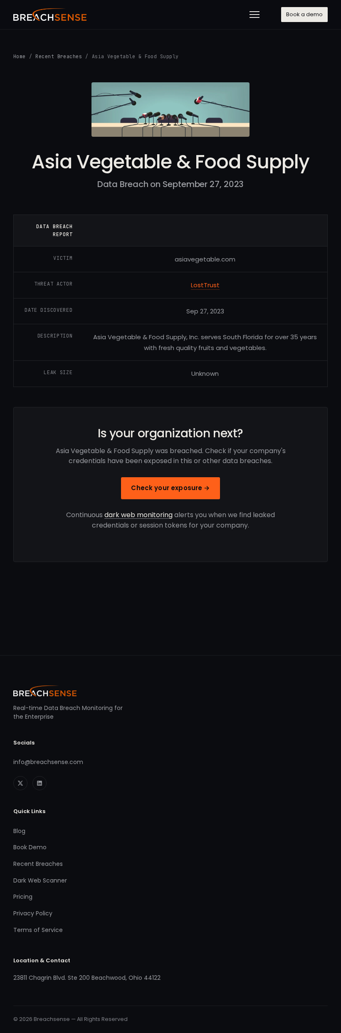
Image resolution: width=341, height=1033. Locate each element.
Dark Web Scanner (40, 880)
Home (19, 56)
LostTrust (205, 285)
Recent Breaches (58, 56)
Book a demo (304, 14)
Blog (19, 831)
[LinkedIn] (39, 783)
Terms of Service (38, 930)
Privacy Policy (32, 913)
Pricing (22, 896)
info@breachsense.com (48, 762)
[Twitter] (20, 783)
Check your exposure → (170, 487)
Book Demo (30, 847)
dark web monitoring (138, 515)
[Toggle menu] (254, 14)
